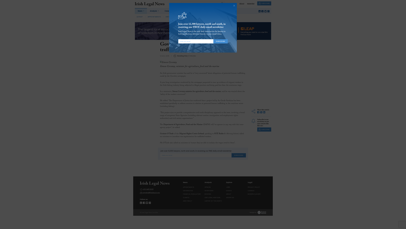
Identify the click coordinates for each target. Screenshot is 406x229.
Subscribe (220, 41)
